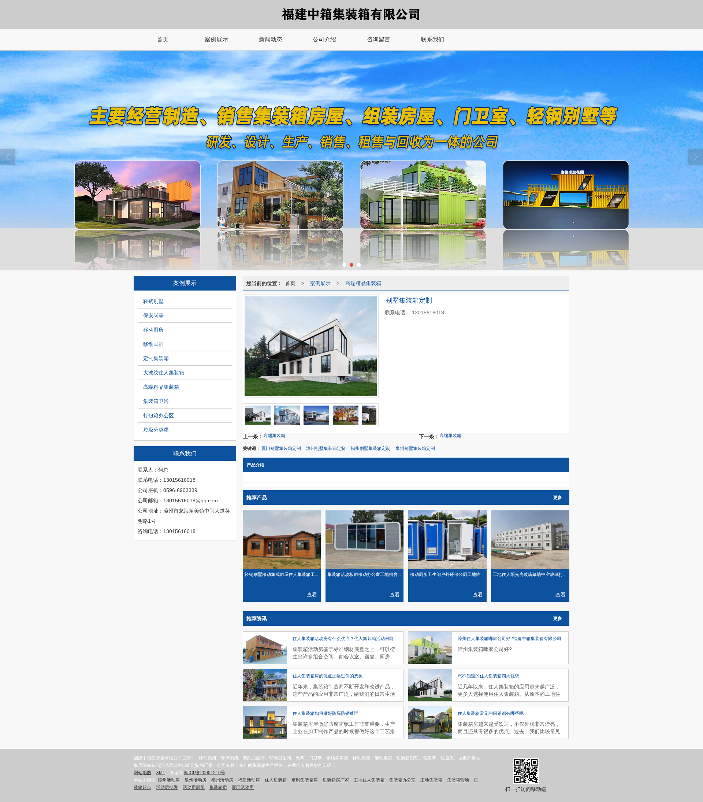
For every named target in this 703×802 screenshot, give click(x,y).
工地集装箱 (431, 780)
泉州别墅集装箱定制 (415, 448)
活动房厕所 (194, 787)
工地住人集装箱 (369, 780)
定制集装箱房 (304, 780)
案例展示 (320, 283)
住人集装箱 (276, 780)
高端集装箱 (274, 435)
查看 (312, 595)
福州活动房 (222, 780)
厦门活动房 (243, 787)
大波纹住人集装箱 (163, 373)
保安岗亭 (153, 315)
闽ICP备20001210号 (204, 772)
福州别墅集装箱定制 (370, 448)
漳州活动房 (169, 780)
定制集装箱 (156, 358)
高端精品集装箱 (161, 387)
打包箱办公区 (158, 415)
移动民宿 (153, 344)
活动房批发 (167, 787)
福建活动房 (249, 780)
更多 (557, 497)
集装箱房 (218, 787)
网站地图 (142, 772)
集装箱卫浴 (156, 401)
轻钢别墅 (153, 301)
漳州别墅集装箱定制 (326, 448)
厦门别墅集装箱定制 (281, 448)
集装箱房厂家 (336, 780)
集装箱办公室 (402, 780)
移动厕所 (153, 330)
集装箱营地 (458, 780)
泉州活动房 (196, 780)
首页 (290, 283)
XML (160, 772)
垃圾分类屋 (156, 430)
